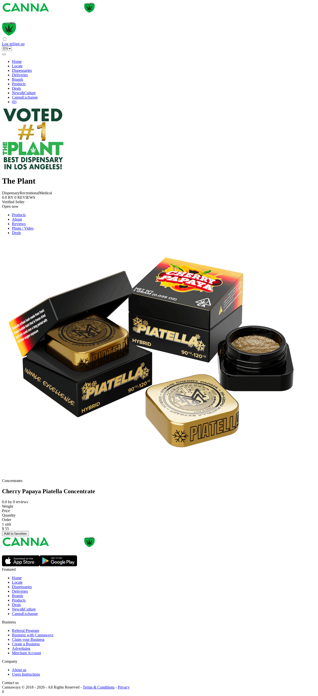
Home (17, 61)
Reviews (19, 224)
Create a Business (26, 644)
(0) (14, 102)
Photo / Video (23, 228)
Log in (7, 44)
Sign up (18, 44)
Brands (17, 79)
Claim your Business (28, 639)
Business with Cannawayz (32, 635)
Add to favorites (15, 533)
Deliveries (20, 75)
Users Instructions (26, 674)
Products (19, 84)
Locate (17, 66)
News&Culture (24, 93)
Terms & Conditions (99, 687)
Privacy (124, 687)
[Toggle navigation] (4, 54)
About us (19, 670)
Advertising (21, 648)
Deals (16, 88)
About (17, 219)
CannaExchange (25, 97)
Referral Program (25, 630)
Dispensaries (22, 70)
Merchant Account (26, 653)
